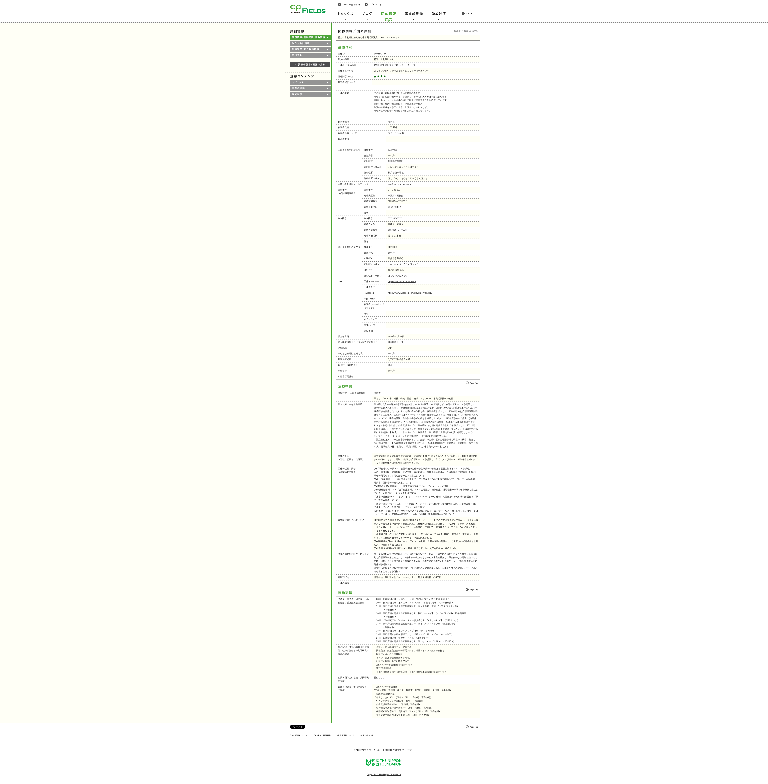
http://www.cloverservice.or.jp (402, 281)
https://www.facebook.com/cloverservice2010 (410, 293)
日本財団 (388, 750)
